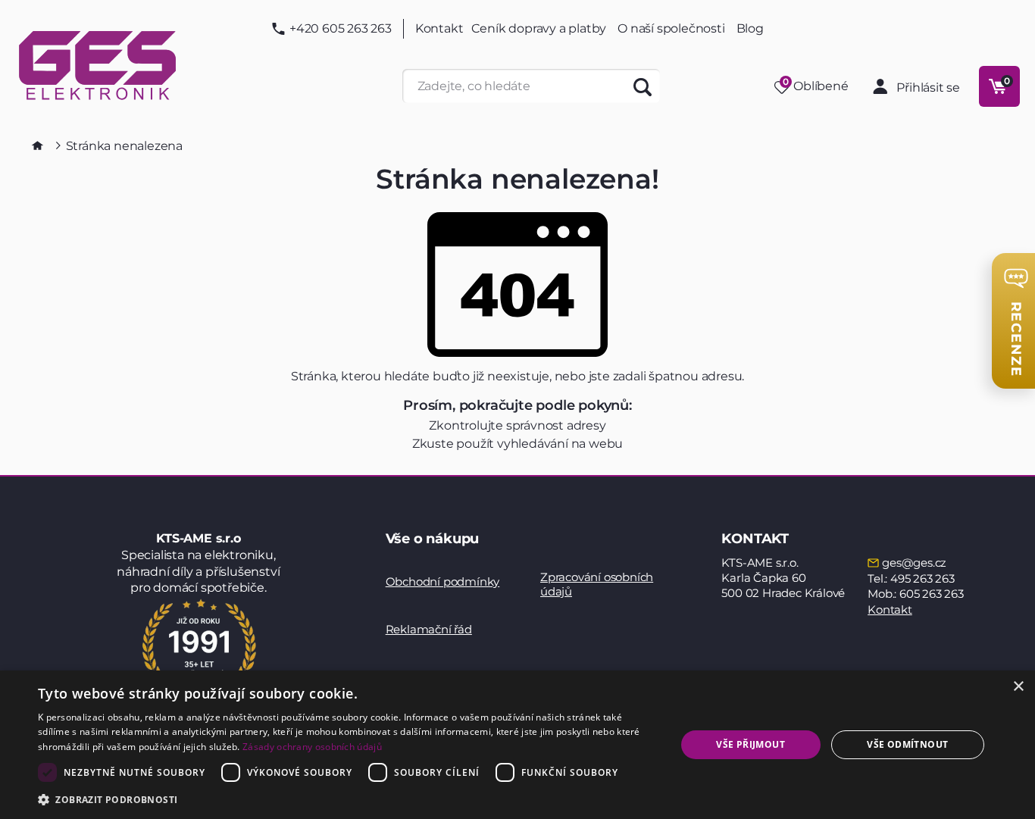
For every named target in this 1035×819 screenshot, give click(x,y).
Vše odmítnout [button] (907, 744)
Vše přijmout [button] (750, 744)
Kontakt (439, 29)
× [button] (1018, 686)
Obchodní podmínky (443, 581)
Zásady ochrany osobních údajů (312, 746)
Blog (750, 29)
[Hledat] (643, 86)
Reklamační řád (429, 629)
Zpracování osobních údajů (596, 584)
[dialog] (517, 745)
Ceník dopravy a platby (539, 28)
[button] (347, 799)
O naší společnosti (671, 28)
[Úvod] (37, 145)
